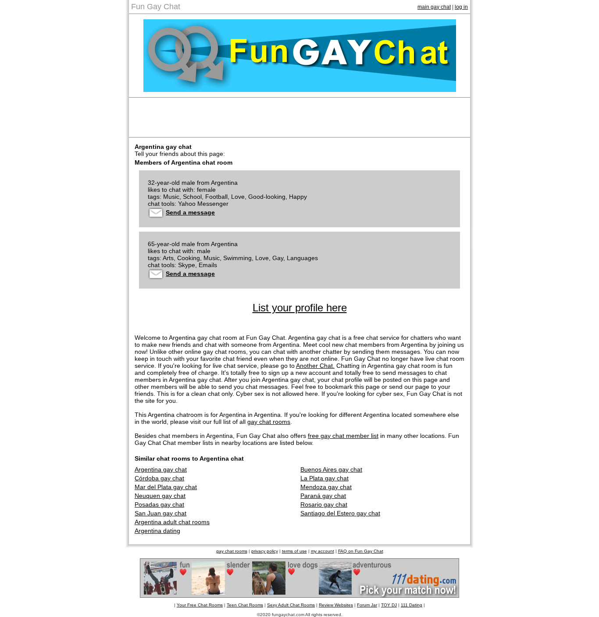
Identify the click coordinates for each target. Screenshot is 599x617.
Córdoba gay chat (159, 478)
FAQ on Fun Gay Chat (360, 551)
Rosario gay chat (323, 504)
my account (322, 551)
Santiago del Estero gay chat (340, 513)
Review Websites (336, 605)
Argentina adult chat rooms (172, 521)
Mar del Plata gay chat (166, 486)
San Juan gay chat (160, 513)
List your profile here (300, 308)
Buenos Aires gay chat (331, 469)
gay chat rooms (268, 421)
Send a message (190, 212)
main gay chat (434, 7)
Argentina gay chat (161, 469)
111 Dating (411, 605)
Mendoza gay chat (326, 486)
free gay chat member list (343, 435)
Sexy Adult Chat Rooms (291, 605)
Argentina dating (157, 530)
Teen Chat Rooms (245, 605)
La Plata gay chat (324, 478)
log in (461, 7)
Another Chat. (315, 365)
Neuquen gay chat (160, 495)
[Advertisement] (299, 117)
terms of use (294, 551)
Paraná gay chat (323, 495)
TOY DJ (389, 605)
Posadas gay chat (159, 504)
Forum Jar (367, 605)
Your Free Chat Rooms (200, 605)
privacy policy (264, 551)
